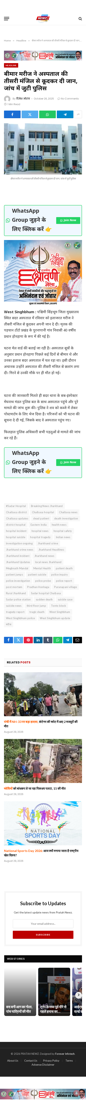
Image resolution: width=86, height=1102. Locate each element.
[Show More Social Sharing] (78, 114)
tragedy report (15, 612)
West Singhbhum (59, 612)
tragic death (36, 612)
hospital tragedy (40, 537)
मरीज (8, 624)
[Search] (80, 18)
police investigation (18, 580)
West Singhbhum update (55, 618)
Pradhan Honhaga (38, 587)
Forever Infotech (65, 1053)
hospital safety (63, 531)
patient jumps (14, 574)
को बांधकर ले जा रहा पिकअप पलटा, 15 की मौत (35, 788)
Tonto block (58, 605)
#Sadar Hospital (16, 506)
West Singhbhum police (20, 618)
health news (59, 524)
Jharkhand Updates (18, 562)
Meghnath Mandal (17, 568)
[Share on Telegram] (65, 114)
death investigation (66, 518)
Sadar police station (18, 599)
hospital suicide (15, 537)
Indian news (63, 537)
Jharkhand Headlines (51, 549)
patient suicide (37, 574)
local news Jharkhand (48, 562)
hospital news (40, 531)
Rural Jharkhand (16, 593)
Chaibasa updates (17, 518)
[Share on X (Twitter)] (30, 114)
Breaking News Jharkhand (47, 506)
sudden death (44, 599)
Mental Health (42, 568)
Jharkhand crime (48, 543)
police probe (43, 580)
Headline (11, 65)
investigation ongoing (19, 543)
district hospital (16, 524)
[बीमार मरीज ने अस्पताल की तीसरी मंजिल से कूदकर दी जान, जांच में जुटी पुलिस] (43, 148)
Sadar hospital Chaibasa (46, 593)
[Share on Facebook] (12, 114)
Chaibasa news (68, 512)
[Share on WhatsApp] (47, 114)
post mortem (14, 587)
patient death (64, 568)
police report (64, 580)
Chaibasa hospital (43, 512)
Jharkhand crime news (19, 549)
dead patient (41, 518)
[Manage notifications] (76, 1093)
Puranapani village (65, 587)
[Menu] (6, 18)
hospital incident (16, 531)
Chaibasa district (16, 512)
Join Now (70, 220)
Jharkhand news (44, 555)
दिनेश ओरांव (23, 98)
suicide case (65, 599)
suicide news (14, 605)
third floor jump (36, 605)
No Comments (70, 98)
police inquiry (59, 574)
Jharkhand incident (17, 555)
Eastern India (39, 524)
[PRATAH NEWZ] (43, 18)
